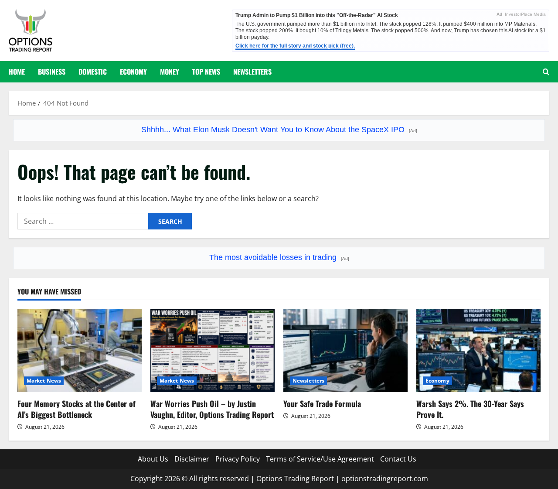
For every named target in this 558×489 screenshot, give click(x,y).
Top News (206, 71)
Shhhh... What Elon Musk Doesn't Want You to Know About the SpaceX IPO (279, 129)
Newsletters (252, 71)
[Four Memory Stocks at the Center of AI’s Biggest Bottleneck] (79, 350)
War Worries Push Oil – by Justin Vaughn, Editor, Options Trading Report (212, 409)
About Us (153, 459)
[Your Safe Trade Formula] (345, 350)
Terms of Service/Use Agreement (320, 459)
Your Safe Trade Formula (322, 403)
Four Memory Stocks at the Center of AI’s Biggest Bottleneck (76, 409)
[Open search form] (546, 71)
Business (51, 71)
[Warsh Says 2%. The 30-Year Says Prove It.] (478, 350)
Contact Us (398, 459)
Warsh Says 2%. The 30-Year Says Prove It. (470, 409)
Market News (44, 380)
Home (17, 71)
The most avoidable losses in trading (279, 257)
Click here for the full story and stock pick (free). (295, 46)
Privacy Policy (237, 459)
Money (169, 71)
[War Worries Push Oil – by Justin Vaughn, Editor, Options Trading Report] (212, 350)
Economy (133, 71)
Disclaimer (191, 459)
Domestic (92, 71)
